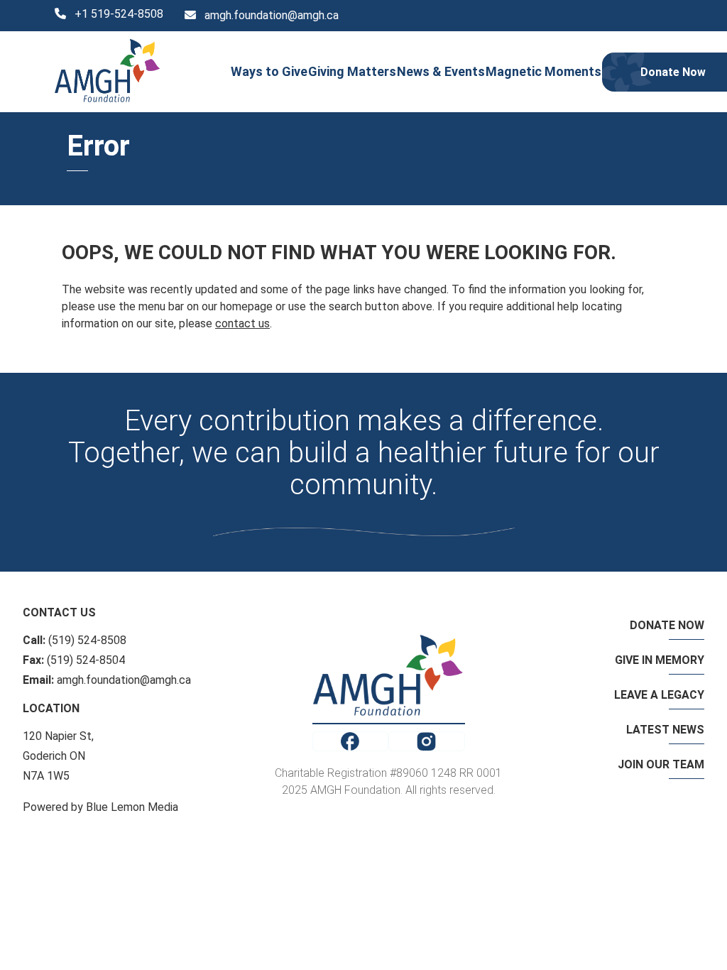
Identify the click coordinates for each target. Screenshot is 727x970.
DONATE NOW (667, 625)
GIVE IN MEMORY (659, 660)
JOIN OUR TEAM (661, 764)
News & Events (441, 71)
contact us (242, 323)
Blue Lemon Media (132, 807)
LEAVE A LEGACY (659, 695)
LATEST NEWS (665, 729)
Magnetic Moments (543, 71)
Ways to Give (269, 71)
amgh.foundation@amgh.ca (271, 15)
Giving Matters (352, 71)
